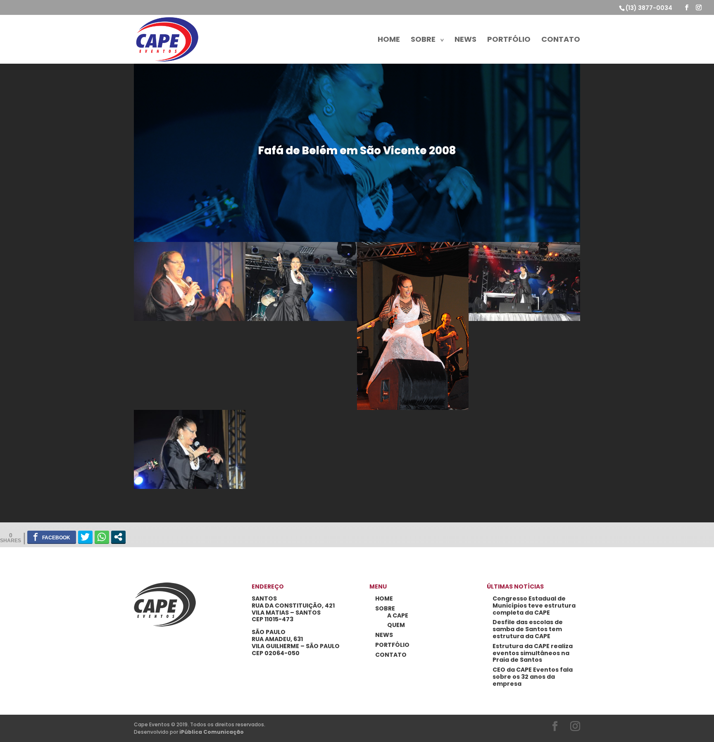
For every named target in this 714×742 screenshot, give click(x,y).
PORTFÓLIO (509, 40)
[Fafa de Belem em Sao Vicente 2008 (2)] (524, 321)
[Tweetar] (85, 537)
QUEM (396, 625)
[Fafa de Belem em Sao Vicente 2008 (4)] (301, 321)
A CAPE (397, 615)
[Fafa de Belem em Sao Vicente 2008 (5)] (189, 321)
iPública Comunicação (211, 731)
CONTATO (560, 40)
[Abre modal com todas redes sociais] (118, 537)
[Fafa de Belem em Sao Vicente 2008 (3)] (413, 410)
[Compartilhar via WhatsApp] (102, 537)
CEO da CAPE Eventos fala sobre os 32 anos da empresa (533, 676)
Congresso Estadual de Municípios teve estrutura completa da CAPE (534, 605)
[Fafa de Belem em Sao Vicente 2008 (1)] (189, 488)
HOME (389, 40)
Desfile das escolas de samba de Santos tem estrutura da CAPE (528, 629)
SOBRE (423, 40)
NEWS (465, 40)
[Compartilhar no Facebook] (51, 537)
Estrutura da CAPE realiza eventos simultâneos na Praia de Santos (533, 653)
